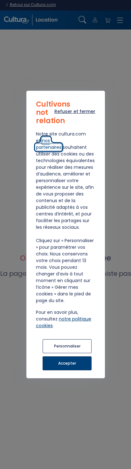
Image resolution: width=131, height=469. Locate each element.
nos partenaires (48, 143)
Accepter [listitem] (67, 363)
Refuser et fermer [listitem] (74, 111)
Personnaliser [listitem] (67, 346)
